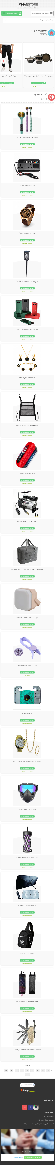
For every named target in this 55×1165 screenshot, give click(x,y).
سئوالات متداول (48, 1117)
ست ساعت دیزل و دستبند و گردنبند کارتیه (27, 761)
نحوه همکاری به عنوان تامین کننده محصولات (39, 1124)
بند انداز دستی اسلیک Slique (27, 665)
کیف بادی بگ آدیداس (27, 953)
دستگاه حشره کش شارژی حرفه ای (27, 857)
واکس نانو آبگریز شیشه (27, 473)
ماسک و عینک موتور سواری (27, 809)
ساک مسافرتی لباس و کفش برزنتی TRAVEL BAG (27, 569)
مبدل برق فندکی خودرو (27, 185)
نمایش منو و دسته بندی (40, 13)
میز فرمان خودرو (27, 713)
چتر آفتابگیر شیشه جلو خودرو (27, 905)
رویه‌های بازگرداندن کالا (46, 1120)
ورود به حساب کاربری (32, 1157)
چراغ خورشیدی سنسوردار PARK (27, 281)
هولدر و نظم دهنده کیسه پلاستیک (27, 1001)
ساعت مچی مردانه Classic (27, 233)
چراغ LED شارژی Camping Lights (27, 617)
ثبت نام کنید (18, 1157)
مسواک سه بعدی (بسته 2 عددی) (27, 137)
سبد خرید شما (12, 13)
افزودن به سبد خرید (38, 83)
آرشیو (43, 34)
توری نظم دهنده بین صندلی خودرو (27, 425)
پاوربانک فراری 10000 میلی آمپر (27, 329)
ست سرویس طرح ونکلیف (27, 377)
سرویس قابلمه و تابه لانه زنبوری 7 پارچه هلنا (38, 76)
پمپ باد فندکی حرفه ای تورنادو (27, 521)
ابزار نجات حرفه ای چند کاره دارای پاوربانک (27, 1049)
